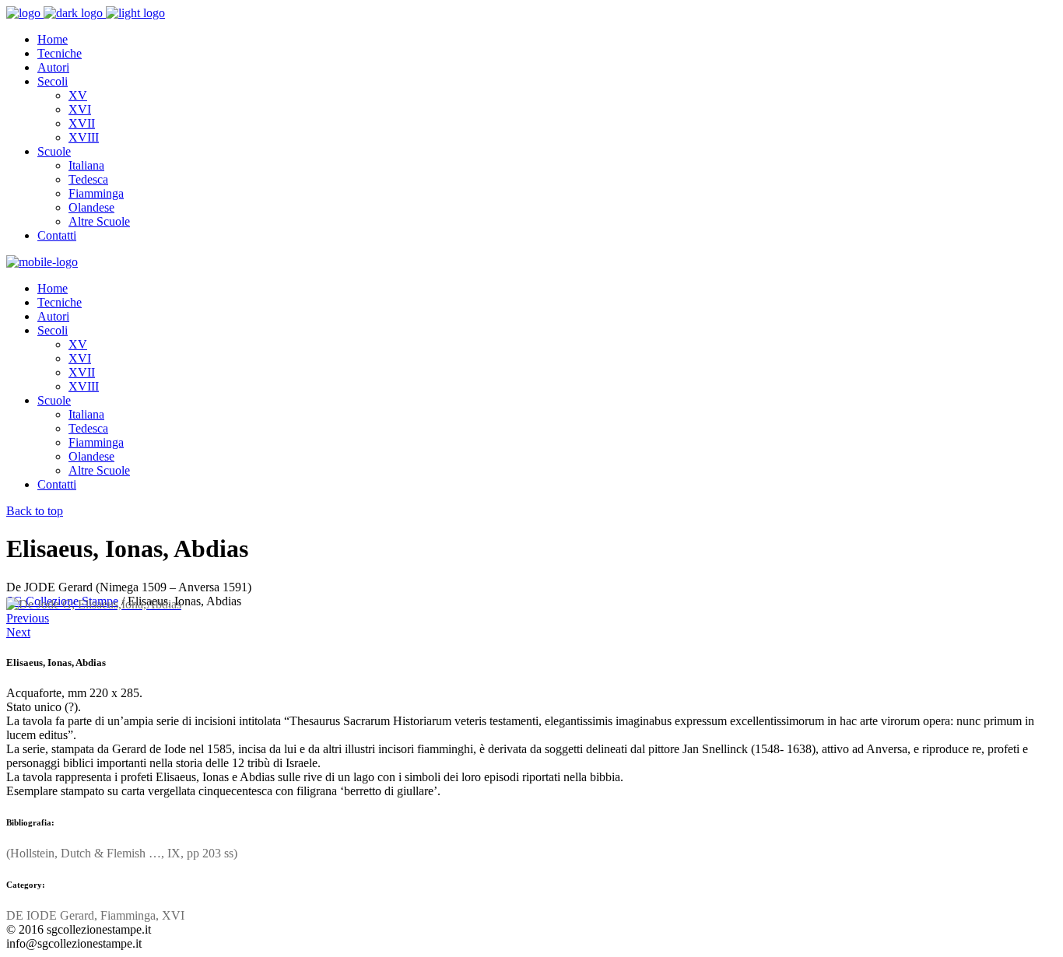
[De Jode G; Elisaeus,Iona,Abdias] (93, 604)
